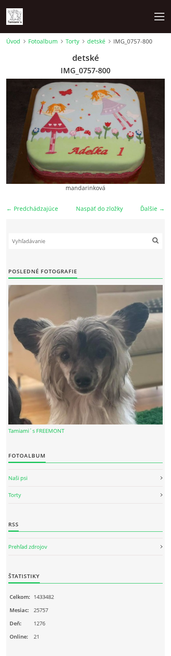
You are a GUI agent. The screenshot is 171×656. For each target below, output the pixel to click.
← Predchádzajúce (32, 208)
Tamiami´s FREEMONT (36, 430)
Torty (72, 41)
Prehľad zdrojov (27, 546)
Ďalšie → (152, 208)
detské (96, 41)
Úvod (13, 41)
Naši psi (17, 478)
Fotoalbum (43, 41)
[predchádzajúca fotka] (19, 131)
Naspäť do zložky (99, 208)
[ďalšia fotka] (151, 131)
